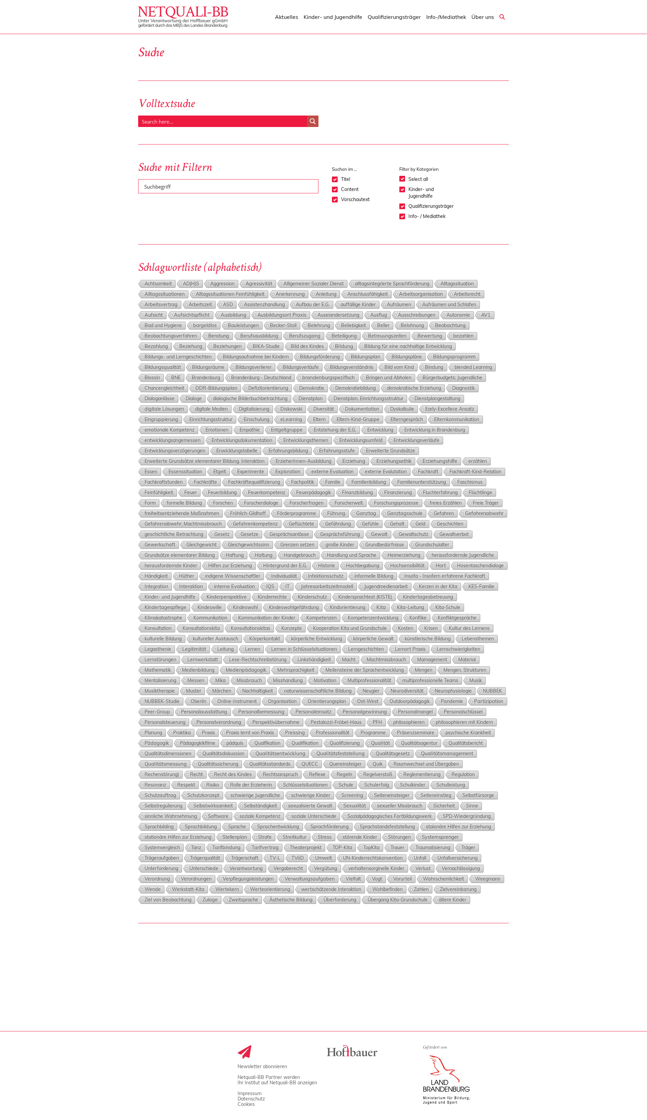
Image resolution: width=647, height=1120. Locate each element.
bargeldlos (205, 325)
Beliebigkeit (353, 325)
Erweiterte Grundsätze (390, 451)
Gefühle (370, 524)
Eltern (319, 419)
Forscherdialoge (261, 503)
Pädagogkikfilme (197, 743)
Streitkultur (295, 837)
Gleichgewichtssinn (248, 545)
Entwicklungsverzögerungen (175, 451)
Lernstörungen (160, 660)
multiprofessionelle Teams (430, 680)
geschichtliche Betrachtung (174, 534)
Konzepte (291, 628)
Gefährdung (338, 524)
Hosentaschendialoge (480, 566)
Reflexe (317, 774)
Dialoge (194, 398)
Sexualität (354, 806)
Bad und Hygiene (163, 325)
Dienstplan (310, 398)
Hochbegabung (362, 566)
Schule (346, 784)
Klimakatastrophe (163, 618)
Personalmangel (415, 712)
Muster (193, 691)
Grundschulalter (432, 545)
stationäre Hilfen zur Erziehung (178, 837)
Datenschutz (251, 1099)
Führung (336, 513)
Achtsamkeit (158, 284)
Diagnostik (463, 388)
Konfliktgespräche (457, 618)
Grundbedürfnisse (384, 545)
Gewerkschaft (160, 545)
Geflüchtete (301, 524)
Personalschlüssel (463, 711)
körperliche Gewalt (373, 639)
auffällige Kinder (358, 304)
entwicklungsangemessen (173, 440)
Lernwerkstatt (202, 660)
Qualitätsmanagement (447, 753)
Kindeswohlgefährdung (294, 607)
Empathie (250, 430)
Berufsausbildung (259, 336)
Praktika (182, 733)
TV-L (275, 858)
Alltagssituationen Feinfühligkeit (230, 294)
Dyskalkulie (402, 409)
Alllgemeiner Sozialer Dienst (313, 284)
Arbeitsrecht (467, 294)
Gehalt (397, 524)
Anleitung (326, 294)
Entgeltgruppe (287, 430)
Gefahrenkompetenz (255, 524)
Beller (383, 325)
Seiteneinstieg (436, 795)
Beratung (218, 336)
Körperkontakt (264, 639)
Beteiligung (344, 335)
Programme (373, 733)
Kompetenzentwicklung (373, 618)
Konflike (418, 618)
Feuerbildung (222, 492)
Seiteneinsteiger (391, 795)
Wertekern (227, 889)
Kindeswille (209, 607)
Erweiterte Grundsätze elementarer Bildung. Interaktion (205, 461)
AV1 (486, 315)
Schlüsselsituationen (305, 785)
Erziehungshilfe (440, 461)
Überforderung (340, 900)
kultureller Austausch (215, 639)
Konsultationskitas (250, 628)
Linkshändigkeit (314, 660)
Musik (475, 680)
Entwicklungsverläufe (416, 440)
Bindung (434, 367)
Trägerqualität (205, 858)
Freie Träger (486, 503)
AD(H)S (191, 284)
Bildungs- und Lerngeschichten (178, 357)
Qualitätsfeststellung (340, 753)
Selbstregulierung (163, 806)
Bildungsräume (208, 367)
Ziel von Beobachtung (168, 900)
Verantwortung (246, 868)
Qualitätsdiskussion (223, 753)
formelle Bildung (184, 503)
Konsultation (158, 628)
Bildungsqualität (163, 367)
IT (287, 586)
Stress (325, 837)
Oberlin (198, 701)
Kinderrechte (272, 597)
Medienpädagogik (246, 670)
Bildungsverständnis (351, 367)
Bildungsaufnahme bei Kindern (256, 357)
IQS (270, 586)
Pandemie (452, 701)
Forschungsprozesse (396, 503)
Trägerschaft (244, 858)
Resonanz (155, 785)
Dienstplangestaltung (437, 398)
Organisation (282, 701)
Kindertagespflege (165, 607)
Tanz (196, 847)
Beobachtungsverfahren (171, 336)
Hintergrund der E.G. (285, 566)
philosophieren (409, 722)
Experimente (250, 472)
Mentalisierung (160, 680)
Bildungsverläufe (301, 367)
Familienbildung (368, 482)
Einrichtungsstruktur (211, 419)
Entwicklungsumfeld (360, 440)
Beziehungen (227, 346)
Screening (352, 795)
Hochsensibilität (407, 566)
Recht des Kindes (233, 774)
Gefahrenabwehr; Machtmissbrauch (183, 524)
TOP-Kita (342, 847)
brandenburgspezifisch (328, 377)
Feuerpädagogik (313, 492)
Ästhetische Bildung (290, 900)
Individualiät (284, 576)
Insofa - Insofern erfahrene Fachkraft (444, 576)
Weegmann (487, 879)
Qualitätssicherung (218, 764)
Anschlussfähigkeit (367, 294)
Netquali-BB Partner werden (269, 1077)
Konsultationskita (201, 628)
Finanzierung (398, 492)
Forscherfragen (306, 503)
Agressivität (259, 284)
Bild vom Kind (399, 367)
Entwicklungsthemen (305, 440)
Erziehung (353, 461)
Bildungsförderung (320, 357)
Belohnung (412, 325)
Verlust (423, 868)
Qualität (380, 743)
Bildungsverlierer (254, 367)
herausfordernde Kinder (171, 566)
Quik (377, 764)
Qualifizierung (345, 743)
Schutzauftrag (160, 795)
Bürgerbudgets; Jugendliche (452, 378)
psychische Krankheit (468, 733)
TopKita (371, 847)
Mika (220, 680)
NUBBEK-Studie (162, 701)
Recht (196, 774)
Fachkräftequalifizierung (254, 482)
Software (218, 816)
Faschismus (470, 482)
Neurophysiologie (453, 691)
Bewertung (430, 336)
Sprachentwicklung (278, 827)
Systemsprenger (440, 837)
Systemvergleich (162, 847)
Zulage (210, 900)
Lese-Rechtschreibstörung (257, 660)
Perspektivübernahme (276, 722)
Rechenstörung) (162, 774)
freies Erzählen (446, 503)
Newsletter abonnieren (262, 1066)
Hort (441, 565)
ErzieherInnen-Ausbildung (303, 461)
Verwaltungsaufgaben (310, 879)
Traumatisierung (432, 847)
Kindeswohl (245, 607)
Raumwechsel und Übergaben (426, 764)
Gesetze (249, 534)
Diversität (323, 409)
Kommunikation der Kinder (266, 618)
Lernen (252, 649)
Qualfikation (267, 743)
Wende (153, 889)
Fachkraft (428, 472)
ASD (228, 304)
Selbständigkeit (260, 806)
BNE (176, 378)
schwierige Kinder (310, 795)
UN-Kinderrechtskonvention (373, 858)
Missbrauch (249, 680)
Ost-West (367, 701)
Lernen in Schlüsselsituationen (304, 649)
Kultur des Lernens (469, 628)
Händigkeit (156, 576)
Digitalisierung (254, 409)
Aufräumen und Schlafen (449, 304)
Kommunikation (210, 618)
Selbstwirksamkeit (213, 806)
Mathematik (158, 670)
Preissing (295, 733)
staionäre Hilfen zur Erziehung (458, 827)
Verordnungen (196, 879)
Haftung (235, 555)
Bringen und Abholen (388, 378)
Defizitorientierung (268, 388)
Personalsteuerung (165, 722)
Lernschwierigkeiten (458, 649)
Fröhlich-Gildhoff (248, 513)
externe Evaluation (332, 471)
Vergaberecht (288, 868)
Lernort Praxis (410, 649)
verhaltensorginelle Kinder (376, 868)
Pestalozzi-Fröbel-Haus (336, 722)
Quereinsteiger (345, 764)
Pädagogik (157, 743)
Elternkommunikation (456, 419)
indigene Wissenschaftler (232, 576)
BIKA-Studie (266, 346)
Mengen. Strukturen (464, 670)
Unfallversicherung (457, 858)
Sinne (472, 806)
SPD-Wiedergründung (467, 816)
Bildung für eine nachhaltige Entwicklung (408, 346)
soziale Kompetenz (260, 816)
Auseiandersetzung (338, 315)
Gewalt (379, 534)
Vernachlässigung (461, 868)
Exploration (287, 472)
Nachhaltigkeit (257, 691)
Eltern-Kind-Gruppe (358, 419)
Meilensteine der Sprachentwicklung (365, 670)
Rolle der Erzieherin (251, 785)
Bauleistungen (243, 325)
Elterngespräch (407, 419)
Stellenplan (234, 837)
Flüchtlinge (480, 492)
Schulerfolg (376, 785)
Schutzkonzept (203, 795)
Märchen (221, 691)
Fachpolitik (302, 482)
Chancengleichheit (164, 388)
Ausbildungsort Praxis (281, 315)
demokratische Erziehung (414, 388)
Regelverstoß (377, 774)
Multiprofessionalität (369, 680)
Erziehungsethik (393, 461)
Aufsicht (154, 315)
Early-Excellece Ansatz (449, 409)
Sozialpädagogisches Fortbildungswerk (389, 816)
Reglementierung (421, 774)
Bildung (344, 346)
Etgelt (219, 472)
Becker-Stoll (283, 325)
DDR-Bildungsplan (216, 388)
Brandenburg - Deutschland (261, 378)
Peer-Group (157, 712)
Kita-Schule (447, 607)
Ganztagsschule (405, 513)
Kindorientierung (347, 607)
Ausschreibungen (416, 315)
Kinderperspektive (227, 597)
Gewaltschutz (413, 534)
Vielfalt (353, 879)
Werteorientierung (270, 889)
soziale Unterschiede (313, 816)
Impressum (249, 1093)
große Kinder (340, 544)
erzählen (477, 461)
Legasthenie (158, 649)
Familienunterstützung (421, 482)
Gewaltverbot (454, 534)
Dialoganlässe (160, 398)
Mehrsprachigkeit (295, 670)
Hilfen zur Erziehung (230, 566)
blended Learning (473, 367)
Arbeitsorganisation (421, 294)
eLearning (291, 419)
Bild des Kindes (307, 346)
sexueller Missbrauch (399, 806)
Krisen (431, 628)
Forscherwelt (349, 503)
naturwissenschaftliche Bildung (317, 691)
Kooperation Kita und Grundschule (350, 628)
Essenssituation (185, 472)
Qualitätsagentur (419, 743)
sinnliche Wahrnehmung (171, 816)
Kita (381, 607)
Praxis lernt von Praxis (250, 733)
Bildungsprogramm (454, 357)
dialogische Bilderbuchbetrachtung (250, 398)
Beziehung (190, 346)
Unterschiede (203, 868)
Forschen (223, 503)
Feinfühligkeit (159, 492)
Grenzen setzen (297, 545)
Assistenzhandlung (264, 304)
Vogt (377, 879)
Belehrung (319, 325)
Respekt (186, 785)
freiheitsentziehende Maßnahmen (182, 513)
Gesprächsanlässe (289, 534)
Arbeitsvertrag (161, 304)
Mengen (423, 670)
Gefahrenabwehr (484, 513)
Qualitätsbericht (466, 743)
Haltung (264, 555)
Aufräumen (399, 304)
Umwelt (323, 858)
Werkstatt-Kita (188, 889)
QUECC (310, 764)
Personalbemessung (261, 711)
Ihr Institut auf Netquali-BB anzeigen (277, 1083)
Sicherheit (444, 806)
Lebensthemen (478, 639)
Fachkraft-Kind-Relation (475, 472)
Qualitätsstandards (269, 764)
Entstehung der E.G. (335, 430)
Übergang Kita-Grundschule (398, 900)
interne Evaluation (234, 586)
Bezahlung (156, 346)
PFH (377, 722)
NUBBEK (492, 691)
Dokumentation (362, 409)
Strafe (265, 837)
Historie (326, 566)
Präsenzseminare (415, 733)
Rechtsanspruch (280, 774)
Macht (349, 660)
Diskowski (291, 409)
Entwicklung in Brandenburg (434, 430)
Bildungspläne (407, 357)
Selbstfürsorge (478, 795)
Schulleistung (450, 785)
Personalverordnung (218, 722)
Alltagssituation (457, 284)
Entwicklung (380, 430)
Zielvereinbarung (458, 889)
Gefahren (444, 513)
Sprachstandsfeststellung (387, 827)
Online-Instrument (237, 701)
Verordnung (157, 879)
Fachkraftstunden (164, 482)
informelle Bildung (374, 576)
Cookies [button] (246, 1104)
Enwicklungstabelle (236, 451)
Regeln (344, 774)
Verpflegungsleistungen (248, 879)
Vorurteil (402, 879)
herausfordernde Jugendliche (463, 555)
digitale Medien (211, 409)
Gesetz (221, 534)
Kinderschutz (312, 597)
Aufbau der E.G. (313, 304)
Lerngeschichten (366, 649)
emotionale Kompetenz (169, 430)
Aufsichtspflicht (192, 315)
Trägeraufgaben (162, 858)
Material (467, 660)
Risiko (212, 785)
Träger (468, 847)
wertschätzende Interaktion (331, 889)
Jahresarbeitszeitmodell (327, 586)
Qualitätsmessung (166, 764)
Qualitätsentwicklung (280, 753)
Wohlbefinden (387, 889)
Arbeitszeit (200, 304)
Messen (195, 680)
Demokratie (311, 388)
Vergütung (325, 868)
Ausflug (378, 315)
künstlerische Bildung (428, 639)
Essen (151, 472)
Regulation (463, 774)
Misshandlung (288, 680)
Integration (156, 586)
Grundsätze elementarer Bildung (180, 555)
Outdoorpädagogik (410, 701)
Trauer (397, 847)
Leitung (225, 649)
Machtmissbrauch (386, 659)
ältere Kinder (452, 900)
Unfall (420, 858)
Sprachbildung (201, 827)
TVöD (297, 858)
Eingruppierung (161, 419)
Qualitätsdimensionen (168, 753)
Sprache (237, 827)
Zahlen (421, 889)
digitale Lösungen (164, 409)
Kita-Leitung (410, 607)
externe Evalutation (386, 472)
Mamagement (432, 660)
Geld (420, 524)
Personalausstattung (204, 711)
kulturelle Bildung (163, 639)
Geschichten (450, 524)
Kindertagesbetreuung (428, 597)
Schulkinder (412, 785)
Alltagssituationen (165, 294)
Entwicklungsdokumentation (242, 440)
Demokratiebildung (355, 388)
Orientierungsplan (327, 701)
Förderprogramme (296, 513)
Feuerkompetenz (266, 492)
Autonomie (458, 315)
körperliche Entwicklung (316, 639)
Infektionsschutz (325, 576)
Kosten (405, 628)
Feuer (190, 492)
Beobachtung (450, 325)
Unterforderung (161, 868)
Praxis (208, 733)
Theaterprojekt (305, 847)
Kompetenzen (321, 618)
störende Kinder (360, 837)
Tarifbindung (226, 847)
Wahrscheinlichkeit (443, 879)
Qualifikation (304, 743)
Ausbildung (233, 315)
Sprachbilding (159, 827)
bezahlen (463, 336)
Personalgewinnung (365, 711)
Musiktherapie (160, 691)
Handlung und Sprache (351, 555)
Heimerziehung (404, 555)
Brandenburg (206, 378)
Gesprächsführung (340, 534)
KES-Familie (481, 586)
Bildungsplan (365, 356)
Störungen (399, 837)
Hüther (186, 576)
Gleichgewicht (201, 545)
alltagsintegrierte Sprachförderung (392, 284)
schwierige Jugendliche (255, 795)
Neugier (371, 691)
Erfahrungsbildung (288, 451)
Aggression (222, 284)
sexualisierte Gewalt (310, 806)
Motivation (325, 680)
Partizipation (488, 701)
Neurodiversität (407, 691)
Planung (153, 733)
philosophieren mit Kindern (464, 722)
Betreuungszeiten (387, 336)
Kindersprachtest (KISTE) (365, 597)
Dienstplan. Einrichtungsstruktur (368, 398)
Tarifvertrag (265, 847)
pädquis (234, 743)
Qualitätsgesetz (393, 753)
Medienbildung (198, 670)
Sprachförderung (329, 826)
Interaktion (191, 586)
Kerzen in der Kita (438, 586)
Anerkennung (290, 294)
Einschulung (256, 419)
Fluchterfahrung (440, 492)
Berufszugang (304, 336)
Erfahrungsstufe (337, 451)
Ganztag (366, 513)
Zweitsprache (243, 900)
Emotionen (217, 430)
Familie (332, 482)
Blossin (152, 378)
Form (150, 503)
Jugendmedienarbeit (386, 586)
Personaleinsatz (314, 711)
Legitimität (194, 649)
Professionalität (332, 733)
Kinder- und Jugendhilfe (170, 597)
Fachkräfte (205, 482)
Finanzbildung (357, 492)
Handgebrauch (300, 555)
